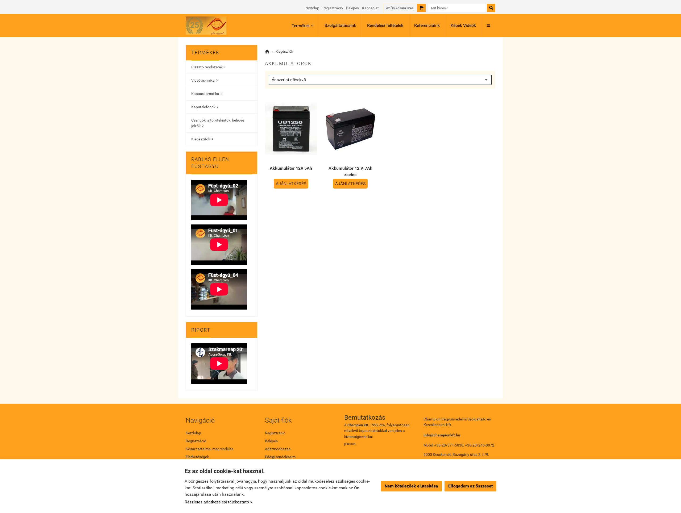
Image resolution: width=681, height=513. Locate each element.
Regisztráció (332, 8)
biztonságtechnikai (358, 437)
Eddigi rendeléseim (280, 457)
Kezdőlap (193, 433)
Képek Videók (463, 25)
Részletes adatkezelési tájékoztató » (218, 501)
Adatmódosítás (277, 449)
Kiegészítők (202, 139)
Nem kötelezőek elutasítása (411, 486)
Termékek (303, 25)
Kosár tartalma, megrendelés (209, 449)
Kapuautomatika (206, 93)
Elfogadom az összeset (470, 486)
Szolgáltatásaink (340, 25)
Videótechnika (204, 80)
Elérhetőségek (197, 457)
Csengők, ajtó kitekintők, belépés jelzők (217, 123)
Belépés (352, 8)
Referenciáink (427, 25)
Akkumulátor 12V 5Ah (291, 168)
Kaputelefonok (204, 107)
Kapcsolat (370, 8)
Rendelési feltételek (385, 25)
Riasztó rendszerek (208, 67)
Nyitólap (312, 8)
